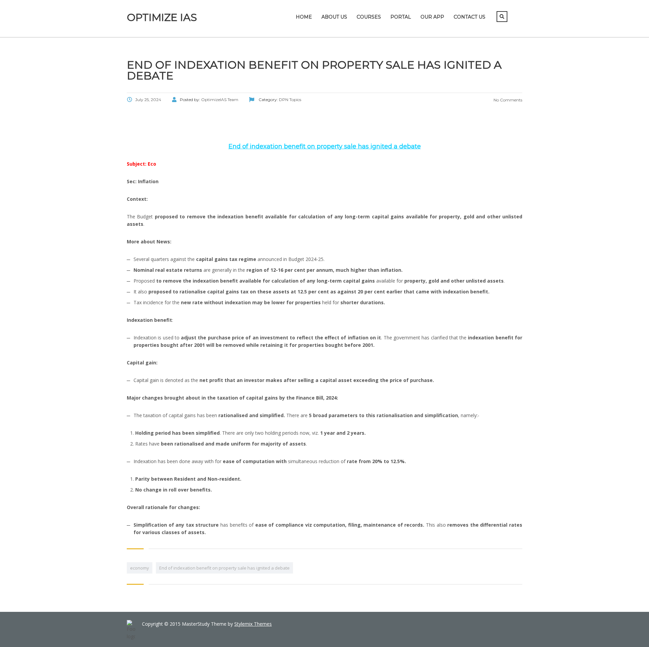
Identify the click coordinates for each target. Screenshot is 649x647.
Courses (369, 17)
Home (304, 17)
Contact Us (469, 17)
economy (139, 568)
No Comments (507, 99)
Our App (432, 17)
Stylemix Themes (253, 624)
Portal (400, 17)
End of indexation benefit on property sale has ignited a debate (224, 568)
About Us (334, 17)
